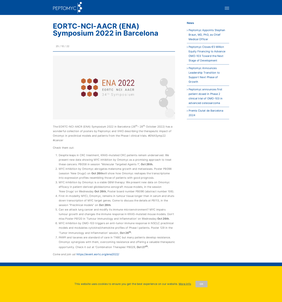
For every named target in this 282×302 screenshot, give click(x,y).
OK (201, 284)
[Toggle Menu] (227, 8)
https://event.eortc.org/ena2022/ (98, 254)
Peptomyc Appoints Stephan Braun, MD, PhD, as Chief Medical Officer (207, 35)
